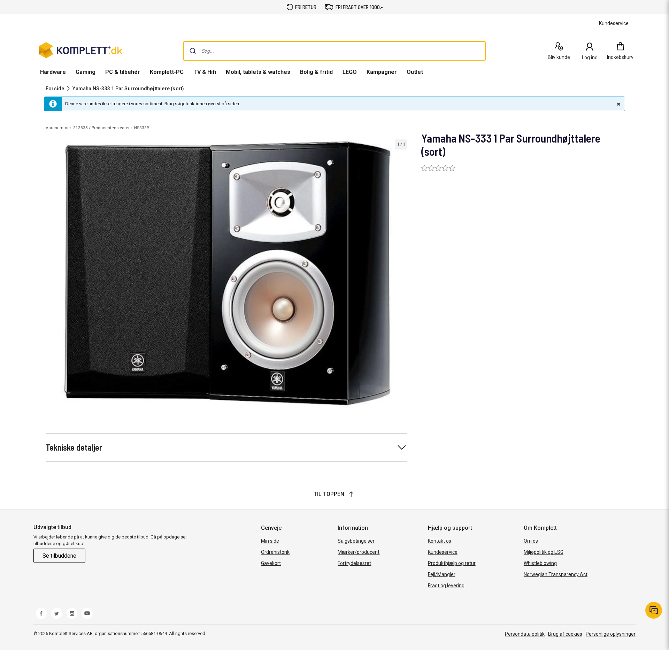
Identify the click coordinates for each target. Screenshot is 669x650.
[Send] (192, 51)
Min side (270, 541)
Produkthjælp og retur (452, 563)
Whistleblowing (540, 563)
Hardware (53, 72)
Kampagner (382, 72)
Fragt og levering (446, 585)
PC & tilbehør (122, 72)
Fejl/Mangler (441, 574)
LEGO (350, 72)
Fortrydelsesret (354, 563)
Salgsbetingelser (356, 541)
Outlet (415, 72)
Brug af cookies (565, 634)
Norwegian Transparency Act (555, 574)
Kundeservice (442, 552)
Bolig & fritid (316, 72)
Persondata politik (525, 634)
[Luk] (618, 104)
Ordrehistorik (275, 552)
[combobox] (334, 51)
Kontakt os (439, 541)
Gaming (85, 72)
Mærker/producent (358, 552)
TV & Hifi (204, 72)
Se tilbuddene (59, 555)
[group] (226, 273)
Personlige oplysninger (611, 634)
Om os (531, 541)
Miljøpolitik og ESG (543, 552)
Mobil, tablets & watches (258, 72)
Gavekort (271, 563)
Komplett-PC (167, 72)
